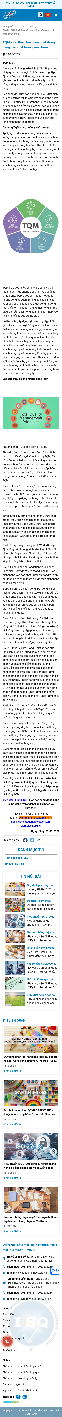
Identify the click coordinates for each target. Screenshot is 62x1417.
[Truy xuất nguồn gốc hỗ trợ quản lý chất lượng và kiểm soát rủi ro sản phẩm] (15, 999)
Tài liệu (7, 1326)
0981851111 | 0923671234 (37, 1266)
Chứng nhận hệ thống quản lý (20, 1378)
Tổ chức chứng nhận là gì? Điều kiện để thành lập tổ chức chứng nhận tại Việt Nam (31, 1219)
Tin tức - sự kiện (26, 26)
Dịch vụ (7, 1320)
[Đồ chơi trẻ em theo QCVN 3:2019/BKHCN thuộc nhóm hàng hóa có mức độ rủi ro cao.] (15, 905)
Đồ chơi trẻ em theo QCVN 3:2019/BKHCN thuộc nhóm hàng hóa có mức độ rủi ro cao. (30, 1112)
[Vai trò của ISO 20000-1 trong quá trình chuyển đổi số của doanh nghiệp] (15, 968)
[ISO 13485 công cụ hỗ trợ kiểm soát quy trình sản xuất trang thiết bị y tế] (15, 983)
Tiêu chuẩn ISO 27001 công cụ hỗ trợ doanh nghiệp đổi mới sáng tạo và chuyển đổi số (30, 1165)
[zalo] (54, 1270)
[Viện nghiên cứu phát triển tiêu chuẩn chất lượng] (10, 14)
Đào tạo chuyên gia (14, 1384)
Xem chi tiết (11, 1071)
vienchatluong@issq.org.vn (31, 1272)
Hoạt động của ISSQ (17, 857)
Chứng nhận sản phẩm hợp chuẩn (22, 1366)
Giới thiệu (8, 1314)
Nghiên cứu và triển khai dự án (20, 1390)
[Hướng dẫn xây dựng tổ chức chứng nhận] (15, 952)
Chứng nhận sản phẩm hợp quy (21, 1372)
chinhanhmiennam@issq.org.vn (33, 1298)
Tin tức (7, 1332)
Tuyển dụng (9, 1350)
